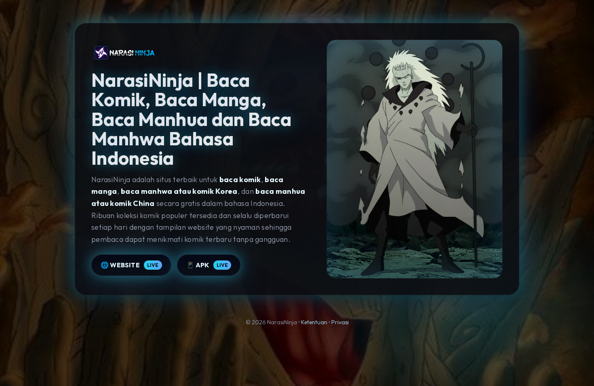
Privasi (340, 322)
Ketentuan (314, 322)
